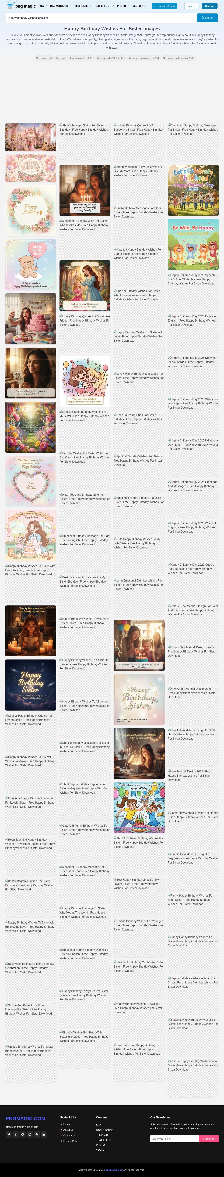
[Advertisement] (112, 92)
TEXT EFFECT (104, 1140)
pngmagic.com (25, 1118)
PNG (98, 1125)
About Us (68, 1130)
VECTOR (101, 1150)
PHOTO (100, 1145)
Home (66, 1124)
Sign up (209, 6)
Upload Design (166, 6)
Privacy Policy (71, 1141)
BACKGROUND (104, 1130)
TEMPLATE (102, 1135)
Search (208, 17)
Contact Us (69, 1135)
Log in (191, 6)
